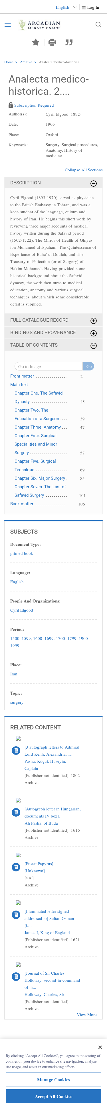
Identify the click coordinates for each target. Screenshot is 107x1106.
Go (89, 366)
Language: (20, 572)
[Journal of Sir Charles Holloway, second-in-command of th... (52, 980)
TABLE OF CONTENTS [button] (34, 345)
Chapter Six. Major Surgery (40, 478)
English (17, 581)
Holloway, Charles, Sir (44, 994)
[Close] (100, 1047)
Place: (16, 664)
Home (8, 61)
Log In (93, 7)
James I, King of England (47, 932)
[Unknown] (35, 870)
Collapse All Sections (84, 169)
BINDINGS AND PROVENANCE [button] (43, 332)
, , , (50, 641)
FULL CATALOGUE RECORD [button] (39, 320)
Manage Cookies (53, 1079)
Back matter (21, 503)
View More (87, 1014)
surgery (17, 702)
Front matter (22, 376)
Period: (17, 629)
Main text (19, 384)
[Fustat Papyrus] (39, 863)
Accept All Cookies (53, 1096)
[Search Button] (98, 25)
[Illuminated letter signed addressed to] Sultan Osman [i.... (49, 918)
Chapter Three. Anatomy (38, 427)
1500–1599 (20, 638)
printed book (21, 553)
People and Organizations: (35, 601)
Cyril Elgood (21, 610)
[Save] (36, 42)
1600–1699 (43, 638)
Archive (26, 61)
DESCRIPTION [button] (25, 183)
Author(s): (18, 114)
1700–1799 (66, 638)
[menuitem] (53, 116)
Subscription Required (34, 105)
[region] (53, 1072)
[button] (52, 42)
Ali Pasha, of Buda (41, 823)
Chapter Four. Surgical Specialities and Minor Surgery (36, 444)
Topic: (16, 693)
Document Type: (25, 544)
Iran (13, 674)
